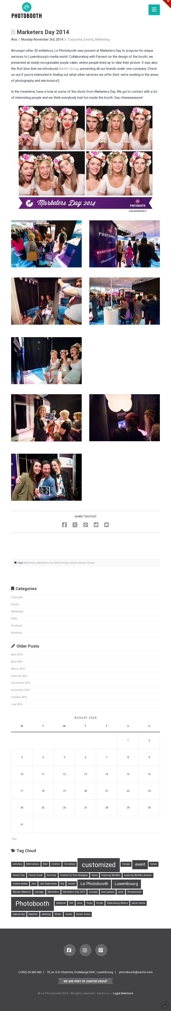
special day (19, 914)
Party (14, 618)
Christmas (69, 864)
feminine (51, 875)
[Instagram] (85, 950)
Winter (58, 914)
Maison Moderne (22, 891)
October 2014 (19, 697)
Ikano (95, 875)
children (55, 864)
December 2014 (20, 682)
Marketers (29, 562)
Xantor (73, 562)
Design (126, 864)
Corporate (74, 39)
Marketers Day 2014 (48, 562)
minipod (93, 891)
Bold (45, 864)
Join (33, 883)
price (79, 903)
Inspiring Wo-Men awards (138, 875)
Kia (62, 883)
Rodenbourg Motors (117, 903)
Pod (71, 903)
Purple (65, 562)
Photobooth (32, 903)
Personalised (134, 891)
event (140, 864)
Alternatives (32, 864)
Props (89, 903)
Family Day (19, 875)
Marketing (102, 39)
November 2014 (20, 690)
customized (99, 865)
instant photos (20, 883)
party (120, 891)
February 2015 (19, 676)
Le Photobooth (94, 883)
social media (138, 903)
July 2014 (16, 704)
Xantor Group (69, 69)
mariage (39, 891)
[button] (154, 9)
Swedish (33, 914)
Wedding (16, 632)
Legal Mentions (123, 993)
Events (89, 39)
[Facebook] (70, 950)
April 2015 (16, 661)
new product (107, 891)
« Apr (14, 838)
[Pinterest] (101, 950)
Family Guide (35, 875)
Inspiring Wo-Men (110, 875)
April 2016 (16, 654)
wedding (46, 914)
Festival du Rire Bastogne (74, 875)
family (153, 864)
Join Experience (48, 883)
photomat (61, 903)
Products (16, 625)
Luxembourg (126, 883)
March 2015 (18, 668)
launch (71, 883)
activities (17, 864)
